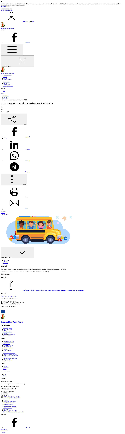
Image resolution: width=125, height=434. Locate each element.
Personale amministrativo (9, 334)
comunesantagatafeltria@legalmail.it (11, 397)
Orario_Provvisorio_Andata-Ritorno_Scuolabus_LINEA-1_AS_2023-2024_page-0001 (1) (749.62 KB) (53, 290)
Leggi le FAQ (6, 400)
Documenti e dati (7, 335)
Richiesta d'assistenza (8, 404)
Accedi (2, 93)
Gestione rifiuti (6, 84)
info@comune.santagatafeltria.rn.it (12, 396)
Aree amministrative (8, 329)
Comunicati (6, 98)
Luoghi (5, 374)
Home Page (6, 96)
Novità (5, 97)
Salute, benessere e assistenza (10, 358)
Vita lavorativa (6, 344)
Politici (5, 333)
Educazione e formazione (9, 353)
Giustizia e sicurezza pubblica (10, 354)
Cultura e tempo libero (8, 342)
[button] (7, 75)
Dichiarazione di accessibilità (10, 410)
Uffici (4, 330)
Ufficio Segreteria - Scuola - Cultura (9, 296)
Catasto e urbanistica (8, 348)
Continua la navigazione (6, 9)
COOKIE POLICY (5, 6)
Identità (5, 83)
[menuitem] (16, 136)
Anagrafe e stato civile (8, 341)
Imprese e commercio (8, 345)
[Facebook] (4, 91)
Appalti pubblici (7, 346)
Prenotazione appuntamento (9, 401)
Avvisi (4, 369)
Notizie (5, 366)
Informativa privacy (7, 408)
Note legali (5, 409)
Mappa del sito (4, 429)
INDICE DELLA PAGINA (6, 257)
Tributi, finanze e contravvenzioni (11, 355)
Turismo (5, 349)
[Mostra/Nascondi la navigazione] (12, 49)
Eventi (4, 375)
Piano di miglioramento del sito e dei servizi (13, 411)
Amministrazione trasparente (9, 406)
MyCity (3, 432)
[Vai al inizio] (1, 308)
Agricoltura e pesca (7, 360)
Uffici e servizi (6, 82)
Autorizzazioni (6, 359)
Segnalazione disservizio (9, 403)
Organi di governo (7, 328)
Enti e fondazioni (7, 332)
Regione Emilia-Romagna (6, 10)
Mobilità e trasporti (7, 350)
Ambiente (5, 356)
